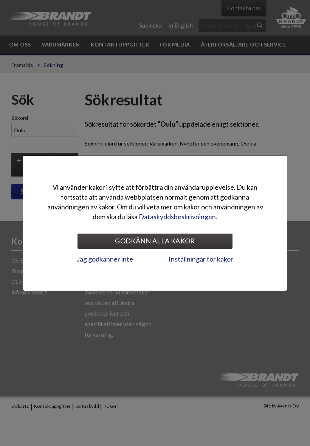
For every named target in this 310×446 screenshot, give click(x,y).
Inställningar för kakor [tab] (201, 259)
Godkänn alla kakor (155, 241)
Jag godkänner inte (105, 259)
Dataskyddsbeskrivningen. (178, 216)
